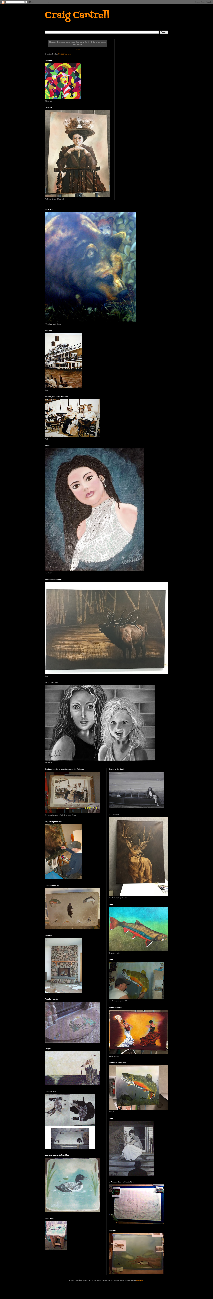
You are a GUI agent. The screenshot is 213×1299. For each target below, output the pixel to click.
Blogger (140, 1280)
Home (77, 50)
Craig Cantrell (77, 15)
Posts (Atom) (64, 54)
